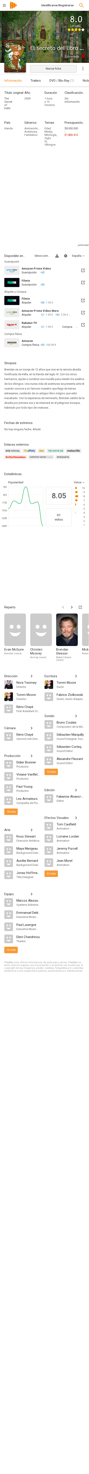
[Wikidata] (63, 459)
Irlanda (8, 128)
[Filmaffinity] (30, 453)
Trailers (35, 81)
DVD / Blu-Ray (61, 81)
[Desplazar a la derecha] (71, 607)
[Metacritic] (74, 453)
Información (13, 81)
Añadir (37, 429)
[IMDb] (42, 453)
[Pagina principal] (13, 8)
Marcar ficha (53, 68)
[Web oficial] (13, 453)
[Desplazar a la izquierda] (63, 607)
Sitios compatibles (42, 255)
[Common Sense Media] (41, 459)
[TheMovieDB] (56, 453)
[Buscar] (81, 5)
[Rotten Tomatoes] (16, 459)
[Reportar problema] (57, 256)
